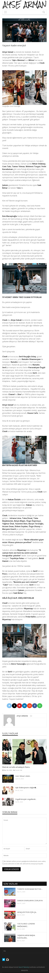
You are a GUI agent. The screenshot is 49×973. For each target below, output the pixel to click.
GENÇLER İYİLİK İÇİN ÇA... (27, 912)
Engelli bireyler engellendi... (25, 799)
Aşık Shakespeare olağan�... (26, 787)
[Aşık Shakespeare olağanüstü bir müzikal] (9, 790)
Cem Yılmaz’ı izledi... (23, 776)
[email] (31, 716)
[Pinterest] (19, 705)
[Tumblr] (14, 705)
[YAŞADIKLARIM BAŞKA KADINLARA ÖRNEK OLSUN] (11, 938)
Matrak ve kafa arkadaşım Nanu (16, 767)
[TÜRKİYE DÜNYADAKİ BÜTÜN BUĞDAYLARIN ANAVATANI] (11, 891)
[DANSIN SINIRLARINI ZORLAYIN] (11, 903)
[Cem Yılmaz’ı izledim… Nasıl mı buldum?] (9, 778)
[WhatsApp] (39, 705)
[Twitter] (9, 705)
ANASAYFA (24, 970)
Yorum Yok (18, 770)
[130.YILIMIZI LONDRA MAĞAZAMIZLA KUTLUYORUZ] (11, 926)
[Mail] (29, 705)
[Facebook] (34, 705)
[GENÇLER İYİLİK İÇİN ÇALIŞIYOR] (11, 914)
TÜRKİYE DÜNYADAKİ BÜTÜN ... (30, 889)
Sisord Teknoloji (24, 967)
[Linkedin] (24, 705)
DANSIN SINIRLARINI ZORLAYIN (30, 900)
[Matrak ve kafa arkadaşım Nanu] (26, 751)
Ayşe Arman (22, 716)
